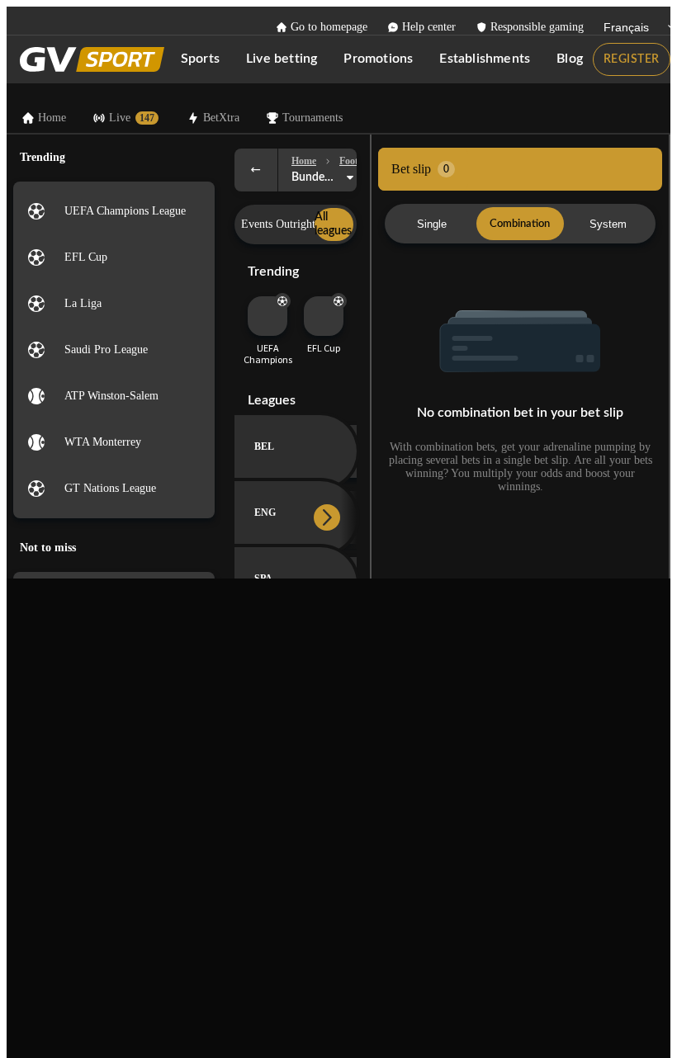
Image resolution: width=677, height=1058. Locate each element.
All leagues (333, 224)
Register (632, 59)
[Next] (327, 517)
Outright (296, 224)
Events (256, 224)
